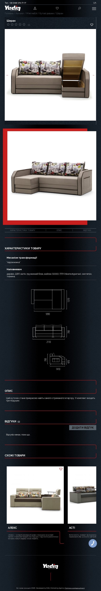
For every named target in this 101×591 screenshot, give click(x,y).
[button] (91, 24)
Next (93, 75)
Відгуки (87, 230)
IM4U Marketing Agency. (55, 588)
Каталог (20, 13)
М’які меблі (31, 13)
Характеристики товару (22, 230)
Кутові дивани (46, 13)
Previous (7, 75)
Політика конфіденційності (75, 588)
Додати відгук (83, 427)
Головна (9, 13)
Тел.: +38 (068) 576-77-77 (15, 3)
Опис (59, 230)
